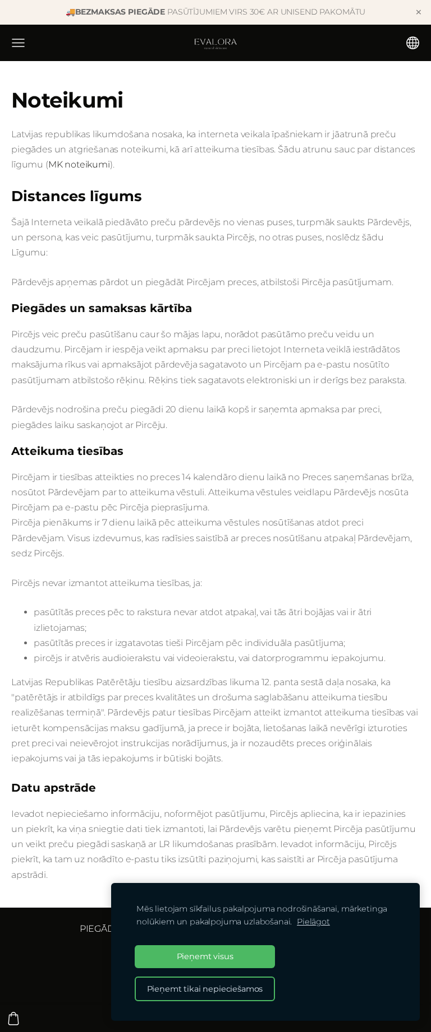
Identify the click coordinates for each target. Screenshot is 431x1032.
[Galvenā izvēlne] (18, 42)
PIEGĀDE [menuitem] (100, 928)
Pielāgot (313, 922)
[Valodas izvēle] (412, 42)
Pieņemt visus (205, 956)
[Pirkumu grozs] (13, 1018)
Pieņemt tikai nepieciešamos (205, 989)
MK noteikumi (79, 164)
